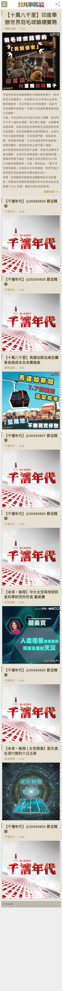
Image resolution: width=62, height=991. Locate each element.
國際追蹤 (10, 28)
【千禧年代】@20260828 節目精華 (31, 203)
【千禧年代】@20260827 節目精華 (31, 438)
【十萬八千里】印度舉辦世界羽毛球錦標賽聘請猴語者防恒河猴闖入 (31, 22)
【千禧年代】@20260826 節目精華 (31, 516)
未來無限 (9, 602)
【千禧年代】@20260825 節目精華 (31, 672)
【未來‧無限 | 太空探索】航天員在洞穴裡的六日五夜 (31, 751)
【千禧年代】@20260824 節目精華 (31, 829)
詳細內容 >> (51, 191)
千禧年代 (9, 211)
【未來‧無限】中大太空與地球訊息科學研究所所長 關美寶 (31, 594)
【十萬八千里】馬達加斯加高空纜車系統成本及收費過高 (31, 360)
